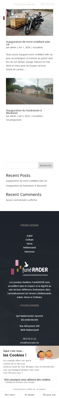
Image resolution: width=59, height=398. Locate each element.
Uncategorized (13, 119)
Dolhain (30, 239)
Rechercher (45, 165)
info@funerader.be (24, 4)
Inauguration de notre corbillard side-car (28, 43)
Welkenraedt (29, 247)
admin (13, 47)
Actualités (38, 47)
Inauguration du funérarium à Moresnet (24, 112)
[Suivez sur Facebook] (5, 4)
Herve (30, 243)
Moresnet (30, 251)
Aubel (29, 235)
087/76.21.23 (48, 4)
